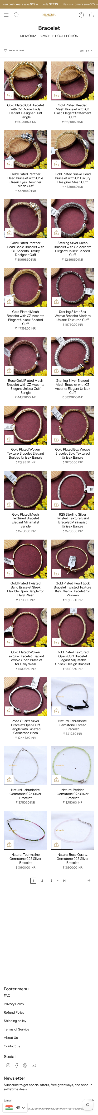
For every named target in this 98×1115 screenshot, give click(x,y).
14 (64, 880)
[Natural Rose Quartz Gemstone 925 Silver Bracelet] (72, 830)
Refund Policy (14, 1012)
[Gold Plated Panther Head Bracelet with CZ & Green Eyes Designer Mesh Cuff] (25, 149)
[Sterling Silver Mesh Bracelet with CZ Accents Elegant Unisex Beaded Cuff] (72, 218)
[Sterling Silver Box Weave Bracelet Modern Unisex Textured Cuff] (72, 287)
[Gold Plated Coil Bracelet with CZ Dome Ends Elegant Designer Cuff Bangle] (25, 80)
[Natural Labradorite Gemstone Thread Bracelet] (72, 696)
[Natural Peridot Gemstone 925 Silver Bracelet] (72, 765)
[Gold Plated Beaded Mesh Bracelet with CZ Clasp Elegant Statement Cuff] (72, 80)
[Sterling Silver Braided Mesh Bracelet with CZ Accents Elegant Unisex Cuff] (72, 356)
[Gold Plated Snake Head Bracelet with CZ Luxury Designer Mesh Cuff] (72, 149)
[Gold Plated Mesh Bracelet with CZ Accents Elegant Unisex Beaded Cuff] (25, 287)
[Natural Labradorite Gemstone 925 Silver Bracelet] (25, 765)
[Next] (81, 880)
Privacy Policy (14, 1004)
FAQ (7, 995)
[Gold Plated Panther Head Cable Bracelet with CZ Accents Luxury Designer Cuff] (25, 218)
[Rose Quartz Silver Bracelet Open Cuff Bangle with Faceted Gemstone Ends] (25, 696)
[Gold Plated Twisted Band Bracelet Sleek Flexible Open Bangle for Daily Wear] (25, 559)
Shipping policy (15, 1021)
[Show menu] (6, 14)
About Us (11, 1037)
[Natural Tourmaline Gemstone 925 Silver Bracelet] (25, 830)
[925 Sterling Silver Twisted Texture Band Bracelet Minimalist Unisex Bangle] (72, 490)
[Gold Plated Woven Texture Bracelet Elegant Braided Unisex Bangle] (25, 425)
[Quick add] (9, 95)
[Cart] (91, 14)
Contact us (12, 1046)
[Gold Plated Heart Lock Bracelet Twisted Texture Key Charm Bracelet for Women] (72, 559)
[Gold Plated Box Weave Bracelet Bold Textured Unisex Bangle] (72, 425)
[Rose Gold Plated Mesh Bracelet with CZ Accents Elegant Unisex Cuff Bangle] (25, 356)
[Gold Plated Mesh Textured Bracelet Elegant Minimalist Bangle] (25, 490)
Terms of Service (16, 1029)
